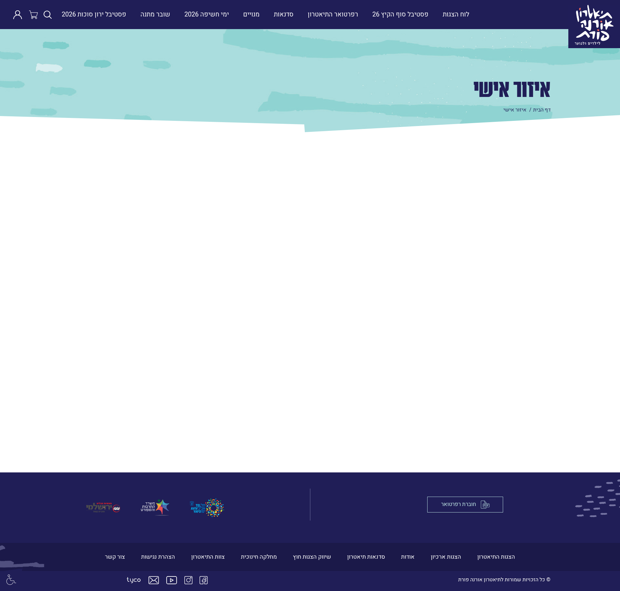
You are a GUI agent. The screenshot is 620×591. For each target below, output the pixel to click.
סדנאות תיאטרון (366, 557)
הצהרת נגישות (158, 557)
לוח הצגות (456, 14)
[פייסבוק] (203, 580)
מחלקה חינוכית (259, 557)
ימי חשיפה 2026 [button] (206, 14)
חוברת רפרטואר (458, 505)
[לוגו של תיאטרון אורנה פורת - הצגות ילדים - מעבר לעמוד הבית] (548, 14)
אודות (408, 557)
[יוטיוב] (171, 580)
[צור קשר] (153, 580)
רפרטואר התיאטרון (333, 14)
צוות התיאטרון (208, 557)
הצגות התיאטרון (496, 557)
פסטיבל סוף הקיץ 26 (400, 14)
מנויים (251, 14)
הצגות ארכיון (446, 557)
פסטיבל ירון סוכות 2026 (94, 14)
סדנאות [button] (284, 14)
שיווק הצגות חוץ (312, 557)
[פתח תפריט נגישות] (11, 579)
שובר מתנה (155, 14)
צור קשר (115, 557)
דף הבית (542, 110)
